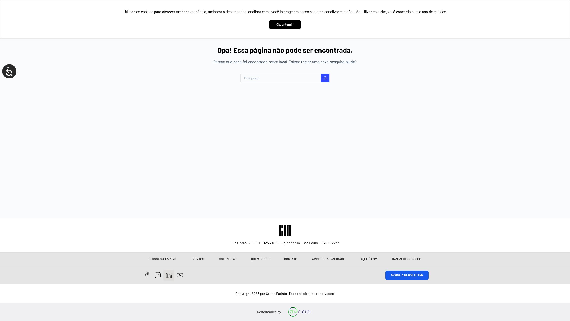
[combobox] (281, 78)
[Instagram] (158, 275)
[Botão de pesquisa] (325, 78)
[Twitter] (168, 275)
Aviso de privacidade (328, 259)
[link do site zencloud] (299, 312)
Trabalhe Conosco (406, 259)
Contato (290, 259)
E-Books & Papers (162, 259)
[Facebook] (146, 275)
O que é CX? (368, 259)
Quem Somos (260, 259)
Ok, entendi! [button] (285, 24)
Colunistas (227, 259)
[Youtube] (180, 275)
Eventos (197, 259)
